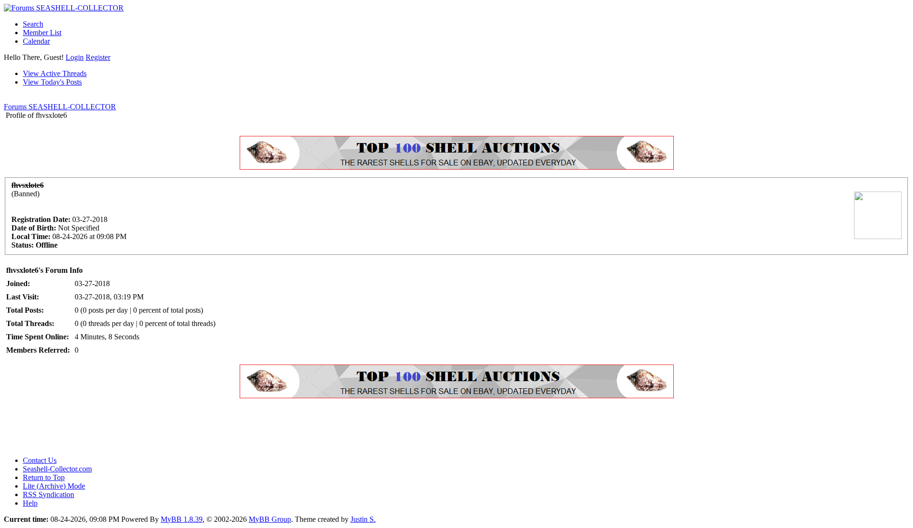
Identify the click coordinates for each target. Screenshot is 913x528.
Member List (42, 33)
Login (75, 57)
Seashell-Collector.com (57, 469)
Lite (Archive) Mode (54, 486)
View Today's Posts (52, 82)
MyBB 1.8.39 (182, 519)
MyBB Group (270, 519)
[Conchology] (457, 167)
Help (30, 503)
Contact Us (40, 460)
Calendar (36, 41)
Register (98, 57)
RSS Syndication (48, 494)
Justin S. (363, 519)
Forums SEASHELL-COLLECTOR (60, 107)
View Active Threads (55, 73)
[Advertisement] (177, 427)
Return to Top (44, 477)
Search (33, 24)
